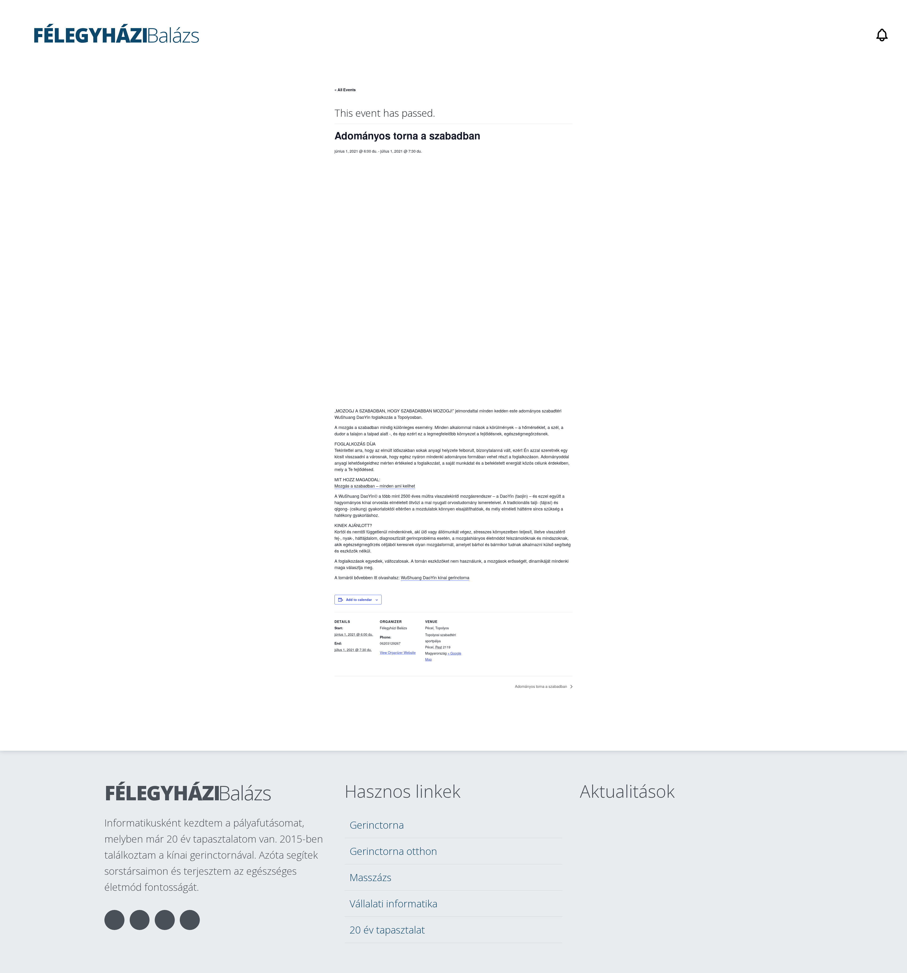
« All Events (345, 89)
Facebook (114, 920)
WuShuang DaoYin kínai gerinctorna (435, 577)
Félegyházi (187, 792)
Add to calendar (359, 599)
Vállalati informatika (393, 903)
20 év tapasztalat (387, 929)
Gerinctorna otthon (393, 851)
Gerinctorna (377, 825)
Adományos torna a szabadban (541, 686)
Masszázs (370, 877)
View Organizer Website (398, 652)
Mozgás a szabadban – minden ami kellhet (374, 486)
